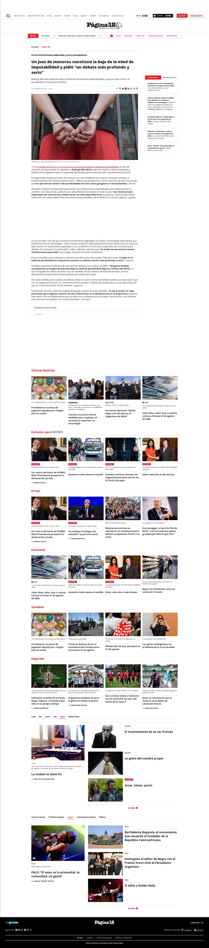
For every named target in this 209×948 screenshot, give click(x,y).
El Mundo (93, 16)
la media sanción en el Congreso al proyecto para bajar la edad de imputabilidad (78, 166)
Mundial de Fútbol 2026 (36, 16)
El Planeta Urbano (56, 817)
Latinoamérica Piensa (86, 817)
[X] (22, 930)
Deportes (83, 16)
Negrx (70, 817)
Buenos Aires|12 (118, 16)
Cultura (75, 16)
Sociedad (67, 16)
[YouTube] (28, 930)
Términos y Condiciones (123, 938)
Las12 (47, 716)
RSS (202, 922)
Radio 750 (46, 47)
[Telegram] (31, 930)
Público (102, 817)
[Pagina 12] (104, 25)
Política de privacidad (104, 938)
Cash (33, 716)
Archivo (80, 938)
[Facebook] (16, 930)
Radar (62, 716)
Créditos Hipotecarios (155, 36)
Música (118, 36)
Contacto (90, 938)
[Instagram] (19, 930)
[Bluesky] (25, 930)
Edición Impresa (19, 16)
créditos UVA (140, 36)
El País (49, 16)
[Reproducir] (155, 16)
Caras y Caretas (38, 817)
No (40, 716)
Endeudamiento (172, 36)
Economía (57, 16)
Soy (54, 716)
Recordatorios (104, 16)
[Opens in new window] (186, 930)
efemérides (128, 36)
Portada (34, 47)
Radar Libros (74, 716)
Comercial (194, 922)
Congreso (39, 314)
